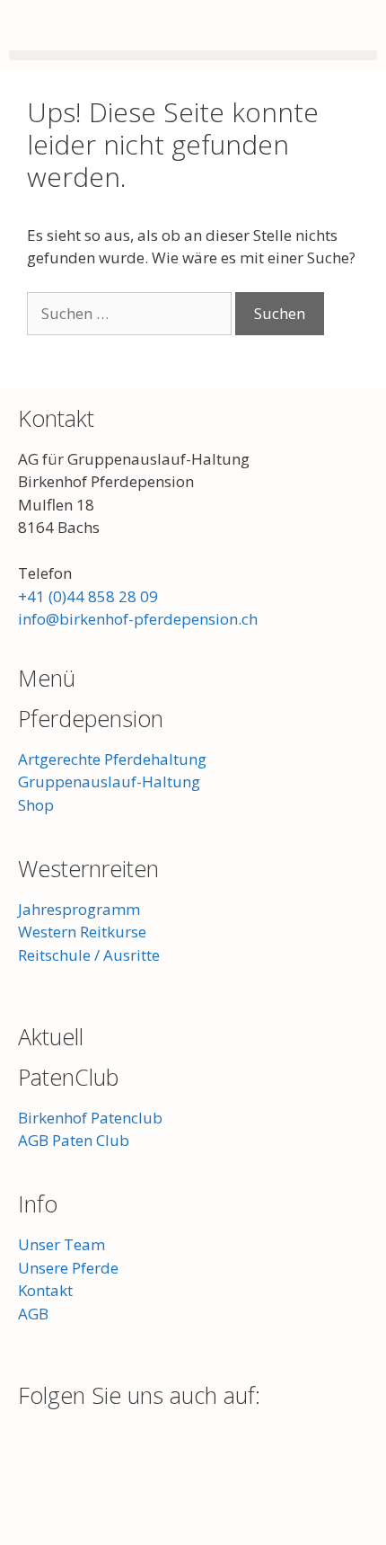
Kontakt (56, 418)
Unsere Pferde (68, 1267)
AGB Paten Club (73, 1140)
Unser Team (61, 1244)
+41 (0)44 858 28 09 (88, 596)
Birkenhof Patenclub (90, 1117)
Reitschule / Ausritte (89, 955)
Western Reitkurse (82, 931)
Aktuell (50, 1036)
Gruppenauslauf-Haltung (109, 781)
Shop (36, 805)
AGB (33, 1313)
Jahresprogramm (79, 909)
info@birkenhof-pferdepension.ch (138, 618)
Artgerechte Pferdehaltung (112, 759)
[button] (193, 55)
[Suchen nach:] (131, 313)
